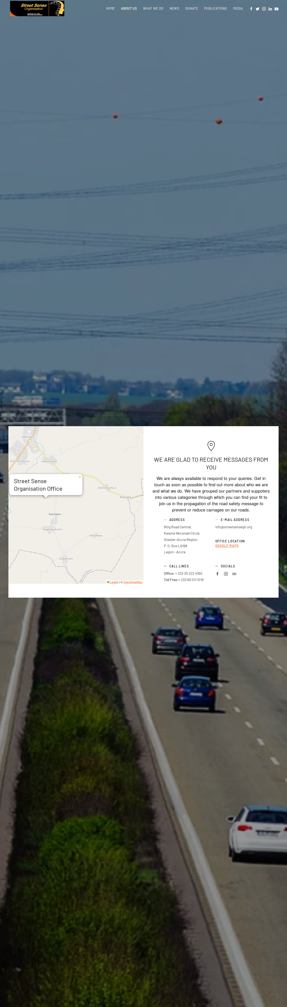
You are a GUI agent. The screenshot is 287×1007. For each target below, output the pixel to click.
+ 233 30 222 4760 (188, 573)
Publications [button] (215, 8)
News (174, 8)
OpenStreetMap (132, 582)
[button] (79, 476)
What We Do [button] (153, 8)
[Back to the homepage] (36, 8)
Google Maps (227, 545)
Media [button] (238, 8)
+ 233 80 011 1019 (191, 579)
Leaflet (113, 582)
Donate (191, 8)
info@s (220, 527)
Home (110, 8)
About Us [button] (129, 8)
